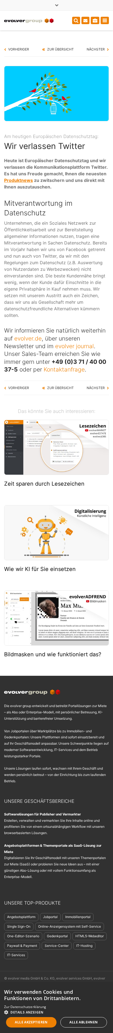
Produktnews (18, 180)
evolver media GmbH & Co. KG (31, 978)
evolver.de (28, 338)
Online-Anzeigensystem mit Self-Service (69, 926)
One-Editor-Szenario (23, 936)
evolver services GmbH (74, 978)
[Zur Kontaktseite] (85, 20)
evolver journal (74, 346)
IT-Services (16, 955)
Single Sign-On (18, 926)
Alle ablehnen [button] (83, 1022)
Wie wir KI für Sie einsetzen (40, 569)
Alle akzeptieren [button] (31, 1022)
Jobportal (50, 917)
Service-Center (57, 946)
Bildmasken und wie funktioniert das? (52, 654)
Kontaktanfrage (64, 369)
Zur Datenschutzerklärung (25, 1006)
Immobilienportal (78, 917)
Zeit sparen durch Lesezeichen (44, 483)
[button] (56, 1012)
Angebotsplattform (21, 917)
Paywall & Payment (22, 946)
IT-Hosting (84, 946)
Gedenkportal (57, 936)
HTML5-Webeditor (89, 936)
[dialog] (56, 1008)
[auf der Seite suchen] (76, 20)
